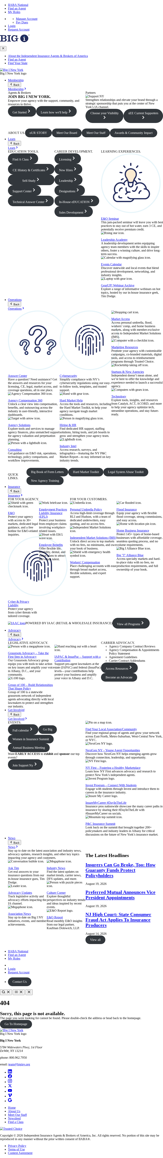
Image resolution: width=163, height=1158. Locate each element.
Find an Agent (17, 8)
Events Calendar (111, 264)
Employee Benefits (51, 545)
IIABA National (18, 5)
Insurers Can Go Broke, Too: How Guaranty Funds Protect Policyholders (120, 870)
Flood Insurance (126, 509)
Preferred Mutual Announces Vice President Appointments (120, 895)
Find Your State (17, 63)
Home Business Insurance (132, 530)
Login (12, 26)
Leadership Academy (114, 239)
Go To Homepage (16, 1024)
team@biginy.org (19, 1064)
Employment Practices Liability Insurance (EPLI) (53, 513)
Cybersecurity (68, 375)
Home (12, 1107)
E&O (11, 513)
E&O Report (55, 917)
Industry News (56, 868)
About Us (14, 1111)
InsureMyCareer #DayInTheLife (105, 802)
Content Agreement (20, 1153)
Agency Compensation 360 (25, 400)
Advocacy (14, 630)
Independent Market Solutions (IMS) (93, 537)
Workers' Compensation (85, 562)
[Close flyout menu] (3, 48)
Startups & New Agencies (127, 371)
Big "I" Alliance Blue (130, 555)
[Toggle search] (6, 992)
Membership (16, 80)
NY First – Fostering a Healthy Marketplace (113, 767)
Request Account (18, 29)
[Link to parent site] (14, 41)
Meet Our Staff (17, 1114)
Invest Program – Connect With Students (111, 785)
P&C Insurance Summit (100, 823)
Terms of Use (16, 1149)
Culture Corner (56, 892)
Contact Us (20, 981)
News (11, 838)
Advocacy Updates (20, 892)
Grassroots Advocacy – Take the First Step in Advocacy (28, 654)
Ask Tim (13, 868)
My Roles (14, 12)
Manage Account (26, 18)
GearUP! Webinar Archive (117, 285)
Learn (11, 139)
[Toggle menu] (19, 992)
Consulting (15, 449)
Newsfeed (14, 1118)
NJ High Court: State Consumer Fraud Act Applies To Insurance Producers (118, 920)
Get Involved (16, 710)
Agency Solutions (19, 425)
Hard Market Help (71, 400)
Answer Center (17, 375)
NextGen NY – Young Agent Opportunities (112, 750)
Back (16, 84)
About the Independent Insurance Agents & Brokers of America (48, 56)
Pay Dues (22, 22)
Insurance (14, 486)
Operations (15, 299)
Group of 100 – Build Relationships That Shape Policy (30, 686)
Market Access (120, 319)
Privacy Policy (17, 1145)
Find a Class (15, 1122)
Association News (19, 913)
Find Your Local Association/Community (111, 729)
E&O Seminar (110, 218)
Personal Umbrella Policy (86, 509)
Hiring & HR (68, 425)
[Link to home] (11, 70)
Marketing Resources (124, 347)
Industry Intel (68, 446)
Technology (118, 396)
